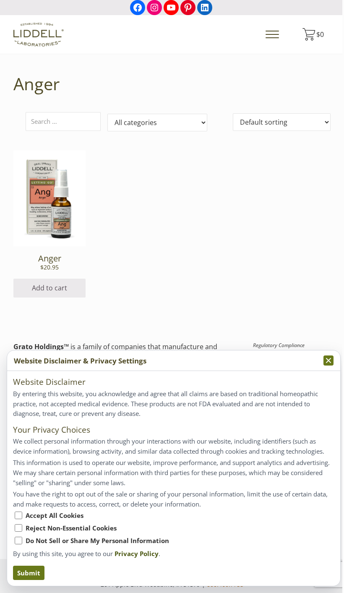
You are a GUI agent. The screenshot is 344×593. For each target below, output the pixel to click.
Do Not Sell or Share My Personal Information (97, 540)
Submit (28, 573)
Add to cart (49, 288)
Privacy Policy (137, 553)
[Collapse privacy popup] (328, 360)
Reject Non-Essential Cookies (71, 528)
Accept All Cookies (54, 515)
